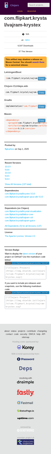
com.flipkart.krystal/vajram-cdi (19, 217)
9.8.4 (7, 179)
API (43, 334)
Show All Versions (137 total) (18, 184)
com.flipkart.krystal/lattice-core (19, 214)
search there (38, 62)
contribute (31, 331)
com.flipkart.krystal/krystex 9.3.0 (20, 193)
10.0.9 (7, 166)
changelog (42, 331)
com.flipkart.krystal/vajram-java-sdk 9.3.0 (24, 197)
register (31, 11)
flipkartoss (9, 149)
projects (21, 331)
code (16, 334)
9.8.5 (7, 176)
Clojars (14, 5)
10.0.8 (7, 173)
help (38, 334)
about (6, 331)
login (20, 11)
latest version (29, 253)
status (14, 331)
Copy (41, 78)
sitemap (25, 337)
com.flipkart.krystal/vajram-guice (20, 220)
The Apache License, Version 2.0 (20, 236)
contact (9, 334)
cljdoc (27, 40)
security (23, 334)
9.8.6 (7, 169)
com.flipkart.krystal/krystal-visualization (23, 211)
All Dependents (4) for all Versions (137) (23, 226)
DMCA (32, 334)
